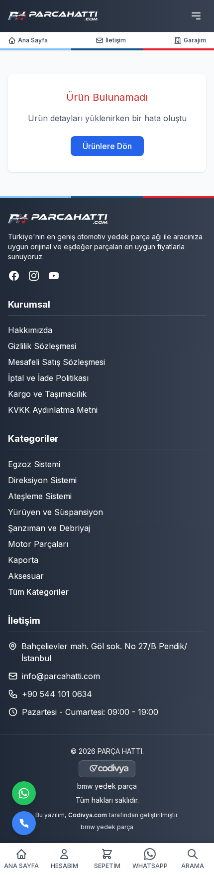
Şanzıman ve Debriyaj (49, 528)
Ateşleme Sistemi (40, 496)
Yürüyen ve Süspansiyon (55, 512)
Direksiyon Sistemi (42, 480)
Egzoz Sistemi (34, 464)
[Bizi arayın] (24, 823)
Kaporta (23, 560)
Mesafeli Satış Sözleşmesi (56, 362)
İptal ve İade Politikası (48, 378)
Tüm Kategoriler (38, 592)
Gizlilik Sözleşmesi (42, 346)
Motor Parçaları (38, 544)
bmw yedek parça (107, 786)
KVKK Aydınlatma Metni (53, 410)
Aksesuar (26, 576)
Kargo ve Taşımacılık (47, 394)
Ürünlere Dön (107, 146)
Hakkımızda (30, 330)
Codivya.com (87, 815)
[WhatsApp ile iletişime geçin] (24, 793)
